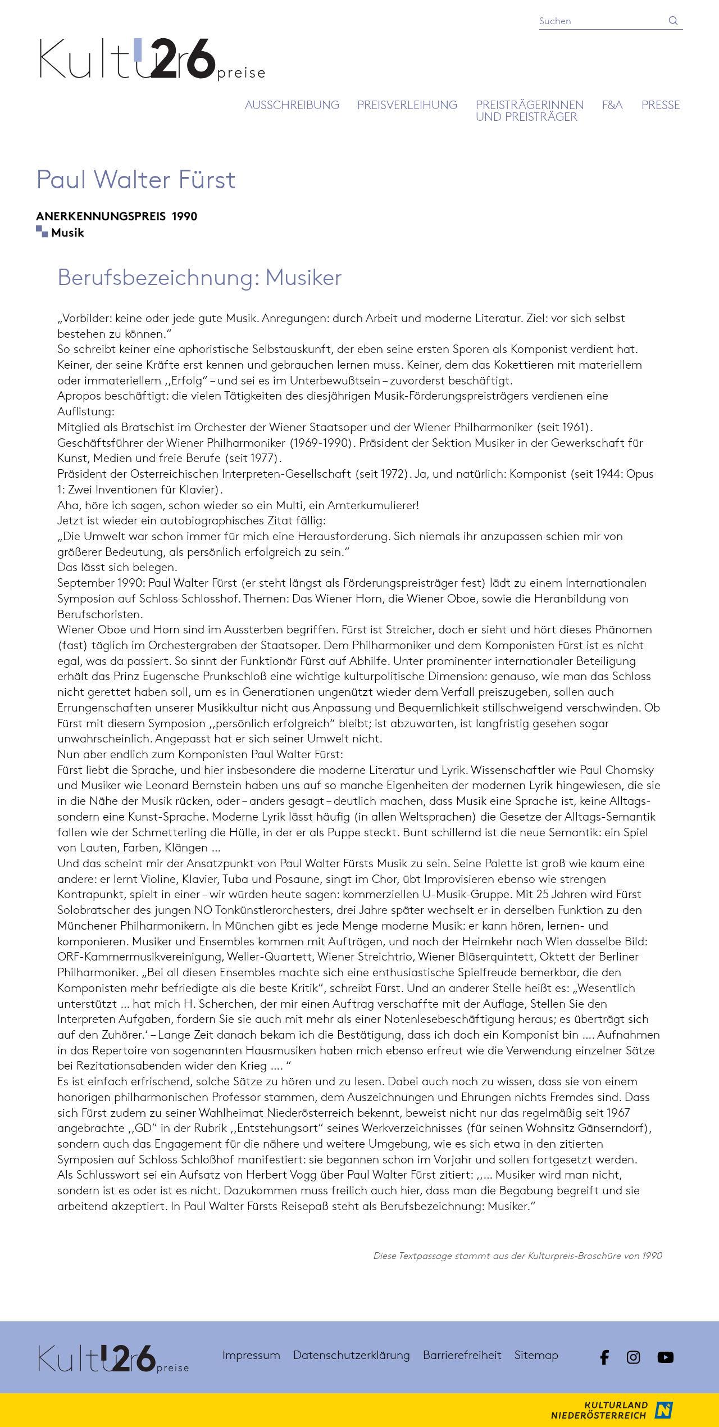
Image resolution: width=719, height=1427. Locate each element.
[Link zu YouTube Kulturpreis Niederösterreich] (666, 1357)
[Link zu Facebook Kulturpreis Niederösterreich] (604, 1357)
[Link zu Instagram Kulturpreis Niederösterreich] (633, 1357)
